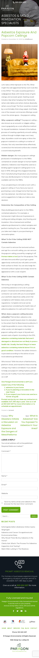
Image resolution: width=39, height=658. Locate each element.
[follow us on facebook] (13, 611)
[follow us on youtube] (21, 611)
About (9, 628)
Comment (5, 451)
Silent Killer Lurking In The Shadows (15, 549)
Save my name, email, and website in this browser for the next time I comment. (20, 503)
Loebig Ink (25, 640)
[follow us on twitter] (17, 611)
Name (4, 476)
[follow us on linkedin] (26, 611)
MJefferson (29, 39)
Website (4, 493)
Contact (33, 628)
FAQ (22, 628)
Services (16, 628)
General (11, 410)
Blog (27, 628)
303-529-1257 (22, 585)
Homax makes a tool (9, 256)
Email (4, 485)
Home (4, 628)
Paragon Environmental (13, 636)
